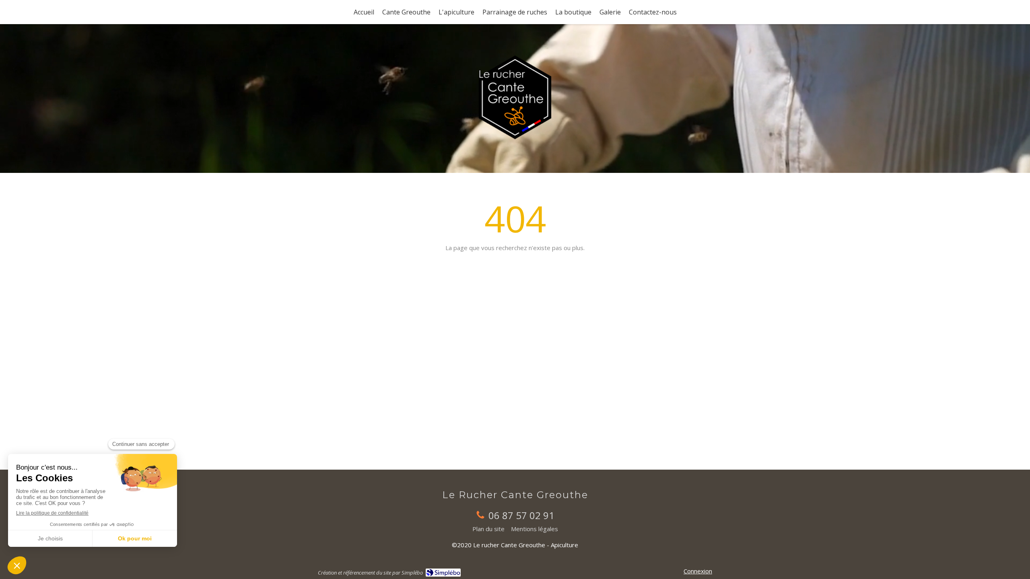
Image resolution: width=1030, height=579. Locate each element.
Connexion (698, 571)
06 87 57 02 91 (521, 515)
